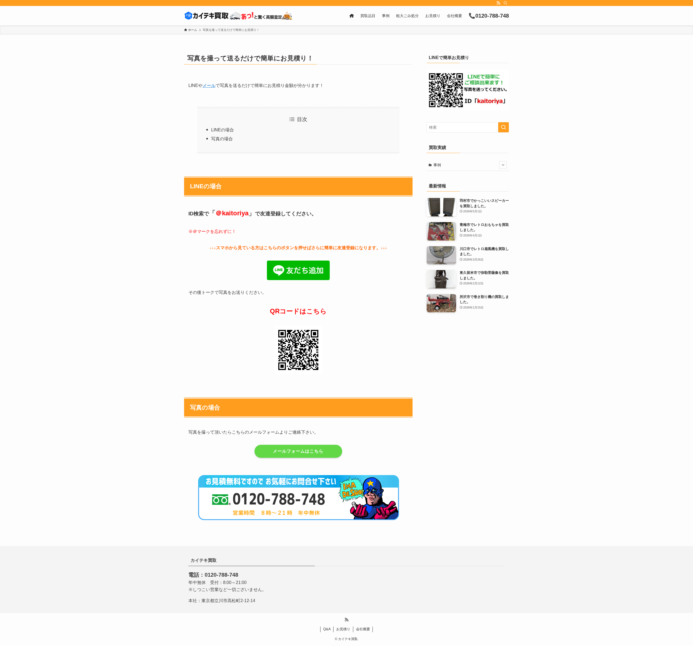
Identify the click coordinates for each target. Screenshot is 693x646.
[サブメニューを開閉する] (503, 165)
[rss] (498, 3)
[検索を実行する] (503, 127)
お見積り (343, 629)
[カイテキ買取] (238, 15)
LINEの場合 (222, 130)
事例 (437, 165)
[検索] (505, 3)
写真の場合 (222, 139)
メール (208, 85)
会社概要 (363, 629)
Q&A (327, 629)
